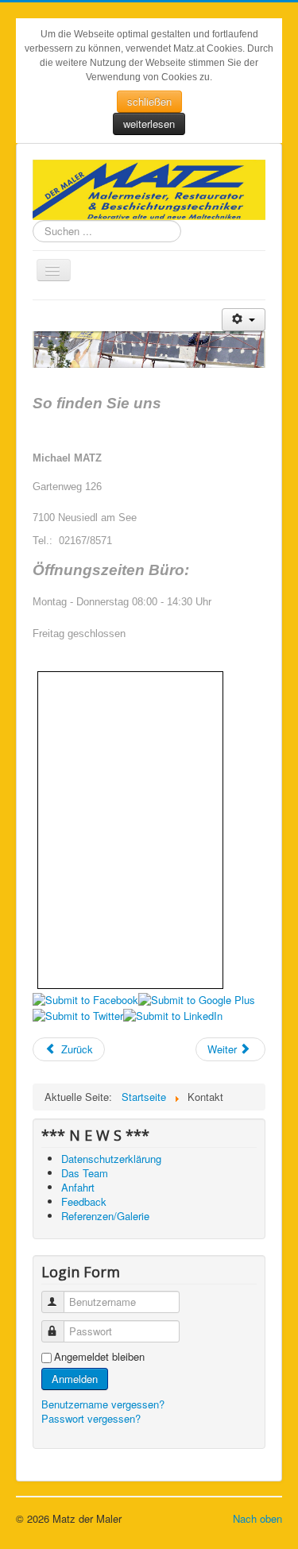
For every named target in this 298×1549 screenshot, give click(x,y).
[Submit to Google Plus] (196, 998)
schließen (149, 101)
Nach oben (257, 1518)
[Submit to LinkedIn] (173, 1014)
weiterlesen (149, 123)
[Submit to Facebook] (85, 998)
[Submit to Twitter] (78, 1014)
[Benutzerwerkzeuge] (243, 319)
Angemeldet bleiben (99, 1357)
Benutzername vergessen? (102, 1404)
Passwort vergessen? (91, 1418)
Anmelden (75, 1378)
